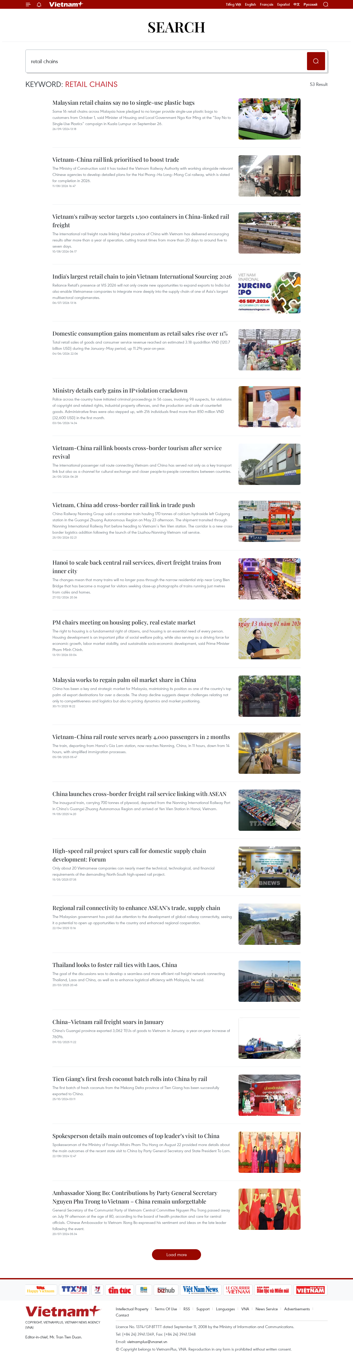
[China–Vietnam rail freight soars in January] (270, 1038)
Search (176, 26)
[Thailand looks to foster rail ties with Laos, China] (270, 981)
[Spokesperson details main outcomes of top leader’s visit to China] (270, 1152)
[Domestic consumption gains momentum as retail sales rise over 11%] (270, 349)
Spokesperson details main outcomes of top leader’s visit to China (135, 1136)
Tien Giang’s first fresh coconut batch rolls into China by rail (129, 1079)
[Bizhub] (166, 1290)
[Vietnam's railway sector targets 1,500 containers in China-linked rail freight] (270, 233)
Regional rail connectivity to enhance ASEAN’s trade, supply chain (136, 908)
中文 (297, 4)
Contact (122, 1315)
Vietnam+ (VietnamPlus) (66, 4)
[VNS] (201, 1290)
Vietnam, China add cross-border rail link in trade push (123, 505)
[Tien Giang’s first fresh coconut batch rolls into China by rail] (270, 1095)
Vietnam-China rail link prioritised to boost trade (115, 159)
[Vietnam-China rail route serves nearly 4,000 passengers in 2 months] (270, 753)
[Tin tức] (119, 1290)
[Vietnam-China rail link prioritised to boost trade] (270, 176)
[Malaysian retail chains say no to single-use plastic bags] (270, 119)
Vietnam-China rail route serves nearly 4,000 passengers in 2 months (141, 737)
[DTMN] (273, 1290)
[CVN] (238, 1290)
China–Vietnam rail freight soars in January (108, 1022)
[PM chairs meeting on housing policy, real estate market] (270, 638)
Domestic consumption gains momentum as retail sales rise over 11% (140, 333)
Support (203, 1308)
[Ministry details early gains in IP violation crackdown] (270, 406)
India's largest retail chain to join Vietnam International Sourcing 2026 (142, 276)
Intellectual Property (132, 1308)
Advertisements (297, 1308)
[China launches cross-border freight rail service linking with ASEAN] (270, 810)
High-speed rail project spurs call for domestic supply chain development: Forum (129, 855)
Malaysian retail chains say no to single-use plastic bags (123, 102)
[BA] (311, 1290)
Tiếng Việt (233, 4)
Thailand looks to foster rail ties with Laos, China (114, 965)
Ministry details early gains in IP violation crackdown (119, 390)
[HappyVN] (40, 1290)
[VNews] (97, 1290)
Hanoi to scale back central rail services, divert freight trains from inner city (136, 566)
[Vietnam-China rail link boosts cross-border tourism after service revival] (270, 464)
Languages (225, 1308)
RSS (186, 1308)
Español (283, 4)
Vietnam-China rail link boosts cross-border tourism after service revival (137, 452)
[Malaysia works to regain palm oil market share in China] (270, 696)
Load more (176, 1254)
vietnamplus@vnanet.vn (147, 1341)
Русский (310, 4)
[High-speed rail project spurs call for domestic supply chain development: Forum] (270, 867)
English (250, 4)
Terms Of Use (166, 1308)
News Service (267, 1308)
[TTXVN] (74, 1290)
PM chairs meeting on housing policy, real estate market (124, 622)
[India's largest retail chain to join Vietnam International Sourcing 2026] (270, 292)
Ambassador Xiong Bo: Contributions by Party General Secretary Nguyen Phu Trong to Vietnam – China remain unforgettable (134, 1197)
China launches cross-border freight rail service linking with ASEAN (139, 794)
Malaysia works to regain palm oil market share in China (124, 680)
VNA (245, 1308)
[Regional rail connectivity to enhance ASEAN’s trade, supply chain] (270, 924)
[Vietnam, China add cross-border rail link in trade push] (270, 521)
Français (266, 4)
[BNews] (143, 1290)
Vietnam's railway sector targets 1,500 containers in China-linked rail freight (140, 221)
